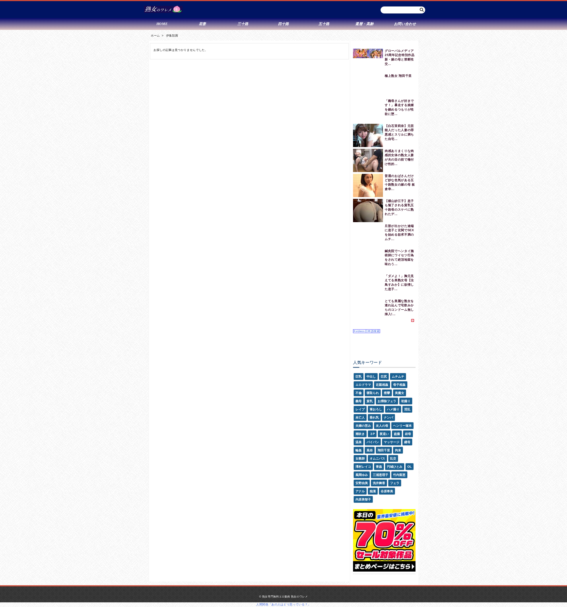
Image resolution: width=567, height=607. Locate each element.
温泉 (358, 442)
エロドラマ (363, 384)
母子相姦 (399, 384)
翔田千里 (384, 450)
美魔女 (399, 393)
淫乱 (407, 409)
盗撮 (397, 434)
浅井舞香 (379, 483)
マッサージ (391, 442)
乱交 (393, 458)
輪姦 (358, 450)
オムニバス (377, 458)
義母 (358, 401)
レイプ (360, 409)
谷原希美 (387, 491)
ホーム (155, 35)
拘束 (398, 450)
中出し (371, 376)
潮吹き (360, 434)
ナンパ (388, 417)
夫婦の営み (363, 425)
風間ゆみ (361, 475)
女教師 (360, 458)
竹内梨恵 (399, 475)
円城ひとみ (394, 466)
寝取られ (373, 393)
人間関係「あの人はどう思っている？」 (283, 604)
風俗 (370, 450)
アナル (360, 491)
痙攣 (387, 393)
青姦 (379, 466)
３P (372, 434)
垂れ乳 (374, 417)
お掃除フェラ (387, 401)
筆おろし (376, 409)
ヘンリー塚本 (402, 425)
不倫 (358, 393)
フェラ (394, 483)
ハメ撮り (393, 409)
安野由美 (361, 483)
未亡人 (360, 417)
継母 (407, 442)
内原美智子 (363, 499)
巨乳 (358, 376)
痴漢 (373, 491)
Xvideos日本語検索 (366, 331)
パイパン (373, 442)
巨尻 (384, 376)
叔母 (408, 434)
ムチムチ (398, 376)
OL (409, 466)
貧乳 (370, 401)
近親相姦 (382, 384)
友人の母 (382, 425)
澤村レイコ (363, 466)
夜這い (384, 434)
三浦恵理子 (380, 475)
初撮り (405, 401)
